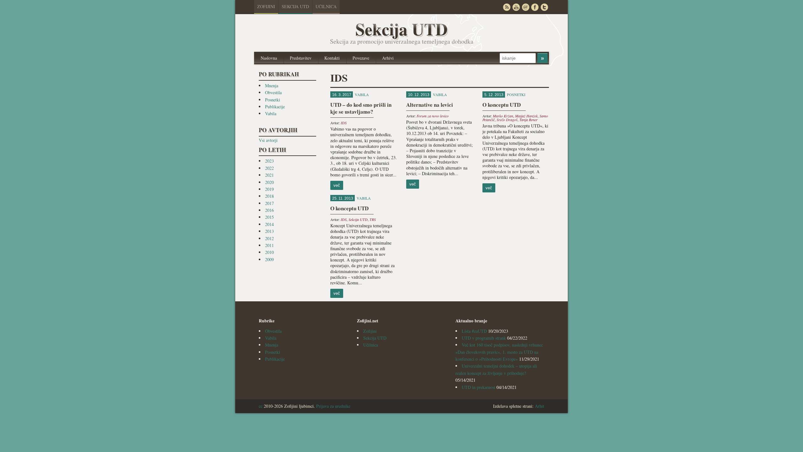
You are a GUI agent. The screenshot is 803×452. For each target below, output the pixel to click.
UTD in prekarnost (478, 387)
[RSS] (506, 7)
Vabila (270, 113)
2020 (269, 182)
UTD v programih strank (484, 338)
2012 (269, 238)
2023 (269, 161)
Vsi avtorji (268, 140)
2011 (269, 245)
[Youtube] (516, 7)
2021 (269, 175)
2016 (269, 210)
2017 (269, 203)
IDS (344, 122)
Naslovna (269, 58)
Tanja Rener (528, 119)
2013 (269, 231)
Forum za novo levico (433, 115)
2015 (269, 217)
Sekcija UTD (295, 6)
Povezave (361, 58)
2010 (269, 252)
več (336, 185)
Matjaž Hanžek (526, 115)
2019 (269, 189)
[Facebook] (535, 7)
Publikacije (275, 107)
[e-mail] (525, 7)
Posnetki (272, 100)
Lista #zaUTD (474, 331)
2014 (269, 224)
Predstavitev (300, 58)
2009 (269, 259)
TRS (373, 219)
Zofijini (266, 6)
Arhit (539, 406)
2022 (269, 168)
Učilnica (326, 6)
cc (261, 406)
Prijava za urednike (333, 406)
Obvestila (273, 92)
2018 (269, 196)
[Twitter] (544, 7)
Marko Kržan (503, 115)
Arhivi (388, 58)
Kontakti (332, 58)
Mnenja (271, 86)
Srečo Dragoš (507, 119)
